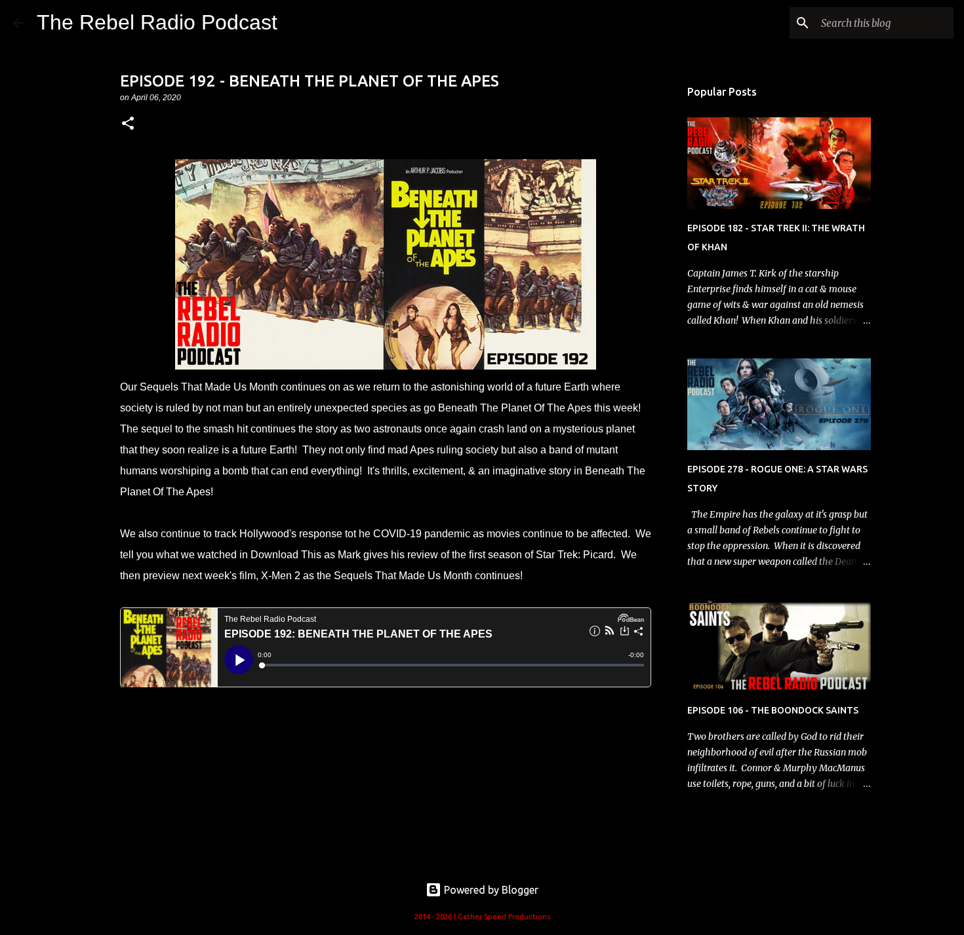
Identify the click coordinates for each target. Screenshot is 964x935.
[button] (128, 124)
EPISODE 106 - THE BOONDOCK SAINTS (772, 710)
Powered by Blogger (489, 890)
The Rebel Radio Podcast (157, 22)
